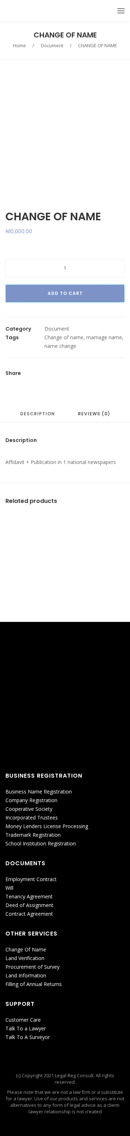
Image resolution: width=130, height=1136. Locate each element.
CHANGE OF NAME (65, 35)
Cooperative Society (28, 808)
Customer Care (23, 1019)
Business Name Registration (38, 791)
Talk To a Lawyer (25, 1028)
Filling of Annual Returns (33, 984)
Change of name (63, 337)
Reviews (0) (94, 414)
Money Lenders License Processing (46, 826)
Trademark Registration (33, 834)
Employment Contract (31, 879)
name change (60, 345)
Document (52, 45)
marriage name (104, 337)
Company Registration (31, 800)
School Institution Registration (40, 843)
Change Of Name (25, 949)
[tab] (37, 417)
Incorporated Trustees (31, 817)
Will (9, 887)
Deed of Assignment (29, 905)
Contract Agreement (29, 913)
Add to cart (65, 293)
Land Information (25, 975)
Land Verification (24, 958)
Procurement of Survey (32, 966)
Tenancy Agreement (29, 896)
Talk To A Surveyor (27, 1037)
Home (19, 45)
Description (37, 414)
